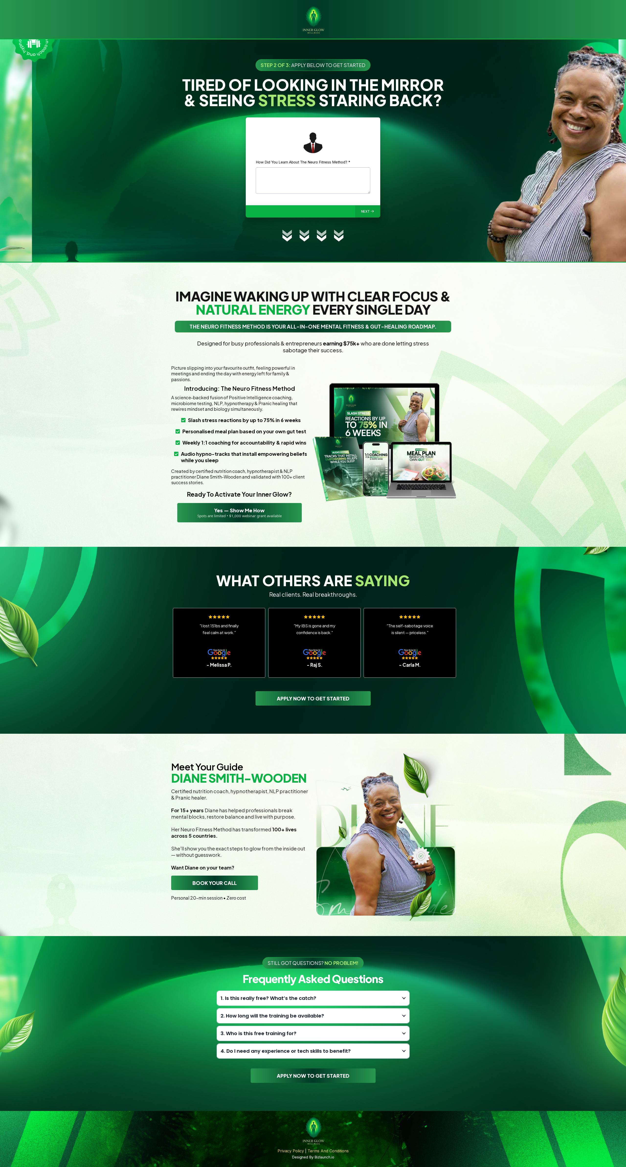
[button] (367, 211)
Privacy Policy (291, 1150)
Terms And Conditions (328, 1150)
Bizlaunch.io (324, 1157)
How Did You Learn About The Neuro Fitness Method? (303, 162)
